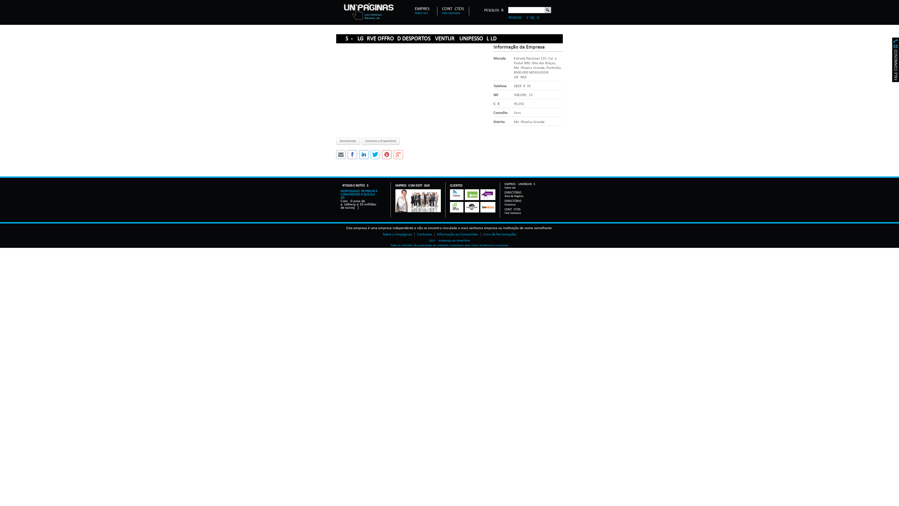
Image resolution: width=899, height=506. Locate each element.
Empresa (423, 9)
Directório (514, 193)
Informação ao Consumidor (457, 234)
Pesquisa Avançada (524, 18)
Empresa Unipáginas (520, 184)
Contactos (453, 9)
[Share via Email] (341, 154)
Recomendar (348, 141)
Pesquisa (548, 10)
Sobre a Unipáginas (397, 234)
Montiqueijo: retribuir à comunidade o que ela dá (359, 195)
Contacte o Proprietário (380, 141)
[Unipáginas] (368, 11)
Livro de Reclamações (499, 234)
